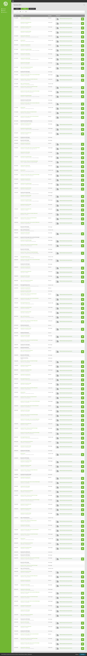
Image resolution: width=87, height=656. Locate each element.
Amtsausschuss (23, 40)
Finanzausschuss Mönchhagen (25, 53)
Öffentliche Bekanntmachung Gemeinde (66, 18)
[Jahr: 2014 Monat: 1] (20, 11)
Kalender (4, 10)
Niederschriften (32, 8)
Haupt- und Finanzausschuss (25, 83)
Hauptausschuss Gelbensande (25, 35)
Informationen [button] (30, 654)
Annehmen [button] (82, 654)
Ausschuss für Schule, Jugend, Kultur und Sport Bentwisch (30, 116)
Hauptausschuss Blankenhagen (25, 58)
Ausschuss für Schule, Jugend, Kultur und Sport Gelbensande (30, 222)
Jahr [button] (17, 11)
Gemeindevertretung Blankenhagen (26, 49)
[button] (5, 12)
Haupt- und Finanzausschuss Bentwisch (27, 67)
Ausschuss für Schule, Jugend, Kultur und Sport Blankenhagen (30, 74)
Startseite (4, 8)
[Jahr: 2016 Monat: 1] (26, 11)
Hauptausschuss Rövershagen (25, 62)
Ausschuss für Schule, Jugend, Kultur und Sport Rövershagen (30, 174)
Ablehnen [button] (76, 654)
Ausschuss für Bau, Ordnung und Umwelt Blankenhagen (29, 161)
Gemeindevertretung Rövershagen (26, 26)
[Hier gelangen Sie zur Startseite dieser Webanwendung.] (5, 4)
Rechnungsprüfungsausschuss (25, 256)
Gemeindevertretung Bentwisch (25, 17)
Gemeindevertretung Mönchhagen (26, 31)
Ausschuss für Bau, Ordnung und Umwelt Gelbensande (29, 79)
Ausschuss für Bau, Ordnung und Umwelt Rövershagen (29, 86)
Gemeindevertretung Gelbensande (26, 22)
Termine (24, 8)
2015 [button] (23, 11)
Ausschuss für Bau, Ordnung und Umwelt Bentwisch (29, 111)
